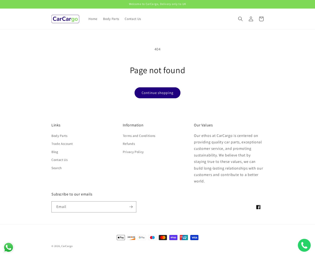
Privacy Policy (133, 152)
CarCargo (67, 246)
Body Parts (59, 135)
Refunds (129, 143)
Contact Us (59, 160)
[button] (240, 19)
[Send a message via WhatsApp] (8, 247)
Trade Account (62, 143)
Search (56, 168)
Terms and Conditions (139, 135)
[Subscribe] (131, 206)
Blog (54, 152)
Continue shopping (157, 92)
